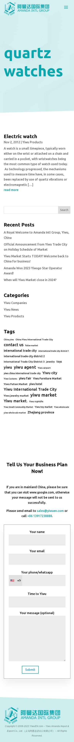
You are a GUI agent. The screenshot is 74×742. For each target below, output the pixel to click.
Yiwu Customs (10, 379)
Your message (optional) (37, 613)
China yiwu (9, 339)
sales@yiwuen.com (50, 510)
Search (64, 209)
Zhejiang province (41, 412)
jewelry (50, 361)
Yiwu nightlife (36, 401)
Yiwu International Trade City (30, 389)
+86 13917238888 (39, 516)
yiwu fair (25, 378)
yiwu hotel (35, 384)
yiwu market (43, 395)
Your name (37, 532)
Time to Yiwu (37, 594)
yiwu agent (25, 367)
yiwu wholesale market (15, 413)
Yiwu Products (32, 142)
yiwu (8, 367)
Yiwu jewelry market (16, 395)
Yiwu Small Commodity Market (18, 407)
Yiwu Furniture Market (47, 378)
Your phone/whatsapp (35, 576)
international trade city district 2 (24, 356)
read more (11, 190)
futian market (31, 345)
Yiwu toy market (43, 407)
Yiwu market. (16, 401)
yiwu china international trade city (22, 373)
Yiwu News (11, 309)
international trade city (20, 350)
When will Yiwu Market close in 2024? (30, 280)
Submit (30, 669)
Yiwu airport (44, 368)
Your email (37, 551)
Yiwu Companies (15, 303)
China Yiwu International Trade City (34, 339)
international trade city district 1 (53, 351)
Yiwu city (49, 373)
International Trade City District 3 (24, 361)
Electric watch (20, 136)
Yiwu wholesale (61, 407)
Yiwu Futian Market (16, 384)
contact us (14, 344)
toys (59, 361)
